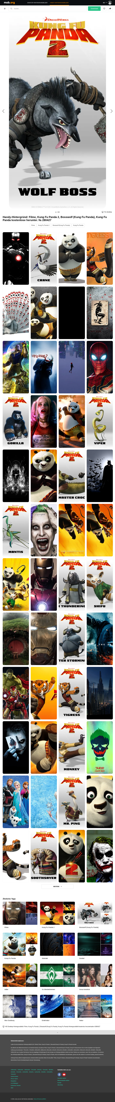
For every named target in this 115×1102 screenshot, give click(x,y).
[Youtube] (64, 1076)
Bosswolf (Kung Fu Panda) (61, 225)
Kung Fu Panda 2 (43, 225)
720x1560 (18, 1072)
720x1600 (45, 1069)
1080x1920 (13, 1069)
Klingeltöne (13, 1081)
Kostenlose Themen (16, 1085)
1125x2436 (37, 1072)
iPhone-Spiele (14, 1078)
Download (94, 8)
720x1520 (13, 1074)
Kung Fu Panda (78, 225)
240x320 (39, 1069)
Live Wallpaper (14, 1083)
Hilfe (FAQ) (60, 1085)
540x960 (43, 1072)
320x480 (13, 1072)
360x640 (31, 1072)
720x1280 (33, 1069)
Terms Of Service (38, 1099)
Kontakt (59, 1082)
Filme (33, 225)
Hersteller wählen (62, 1078)
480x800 (51, 1069)
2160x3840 (49, 1072)
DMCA (44, 1099)
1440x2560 (25, 1072)
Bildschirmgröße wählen (63, 1080)
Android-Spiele (14, 1076)
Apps (12, 1087)
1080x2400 (20, 1069)
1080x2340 (27, 1069)
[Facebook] (60, 1076)
